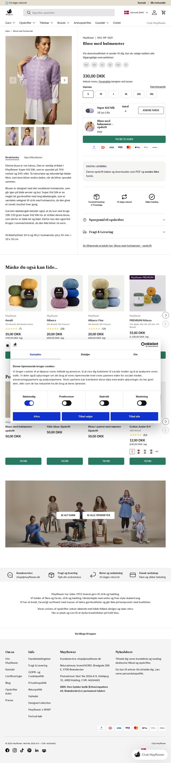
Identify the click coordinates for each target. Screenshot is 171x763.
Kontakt (142, 2)
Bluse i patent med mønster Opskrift (104, 428)
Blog (8, 682)
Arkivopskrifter (82, 22)
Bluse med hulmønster (23, 31)
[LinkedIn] (37, 750)
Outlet (117, 22)
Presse (9, 700)
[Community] (44, 750)
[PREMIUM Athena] (148, 293)
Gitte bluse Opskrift (58, 426)
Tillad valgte (85, 416)
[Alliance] (65, 293)
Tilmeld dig (122, 658)
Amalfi (9, 320)
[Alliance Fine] (106, 293)
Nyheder (33, 696)
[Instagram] (15, 750)
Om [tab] (135, 354)
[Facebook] (7, 750)
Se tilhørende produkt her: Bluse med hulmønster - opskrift (117, 245)
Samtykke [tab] (35, 354)
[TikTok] (22, 750)
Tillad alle (134, 416)
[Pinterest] (29, 750)
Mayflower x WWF (39, 709)
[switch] (66, 403)
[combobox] (69, 12)
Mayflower (88, 37)
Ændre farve (151, 110)
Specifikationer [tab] (33, 157)
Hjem (7, 31)
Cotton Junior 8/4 (140, 426)
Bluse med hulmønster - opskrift (19, 428)
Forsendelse (105, 81)
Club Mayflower (156, 22)
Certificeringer (13, 676)
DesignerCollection (39, 702)
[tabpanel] (38, 194)
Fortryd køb (35, 716)
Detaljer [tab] (85, 354)
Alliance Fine (96, 320)
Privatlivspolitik (37, 682)
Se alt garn (68, 515)
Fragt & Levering (37, 665)
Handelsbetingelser (39, 658)
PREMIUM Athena (140, 320)
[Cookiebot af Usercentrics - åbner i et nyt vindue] (143, 344)
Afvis (37, 416)
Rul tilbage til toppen (85, 633)
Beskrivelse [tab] (12, 157)
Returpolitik (35, 689)
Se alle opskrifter (98, 515)
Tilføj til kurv (124, 139)
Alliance (51, 320)
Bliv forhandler (158, 2)
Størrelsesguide (158, 86)
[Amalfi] (23, 293)
